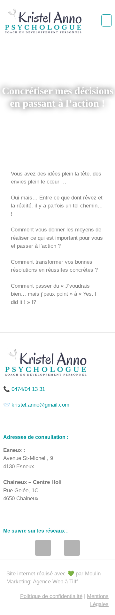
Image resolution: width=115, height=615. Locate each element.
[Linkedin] (72, 548)
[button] (106, 20)
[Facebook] (43, 548)
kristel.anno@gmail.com (40, 405)
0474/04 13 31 (28, 389)
